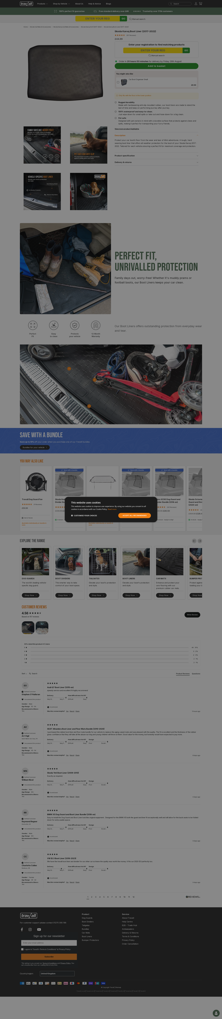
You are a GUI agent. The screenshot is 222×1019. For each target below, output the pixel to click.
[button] (84, 515)
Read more (112, 509)
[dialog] (111, 509)
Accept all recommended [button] (134, 515)
